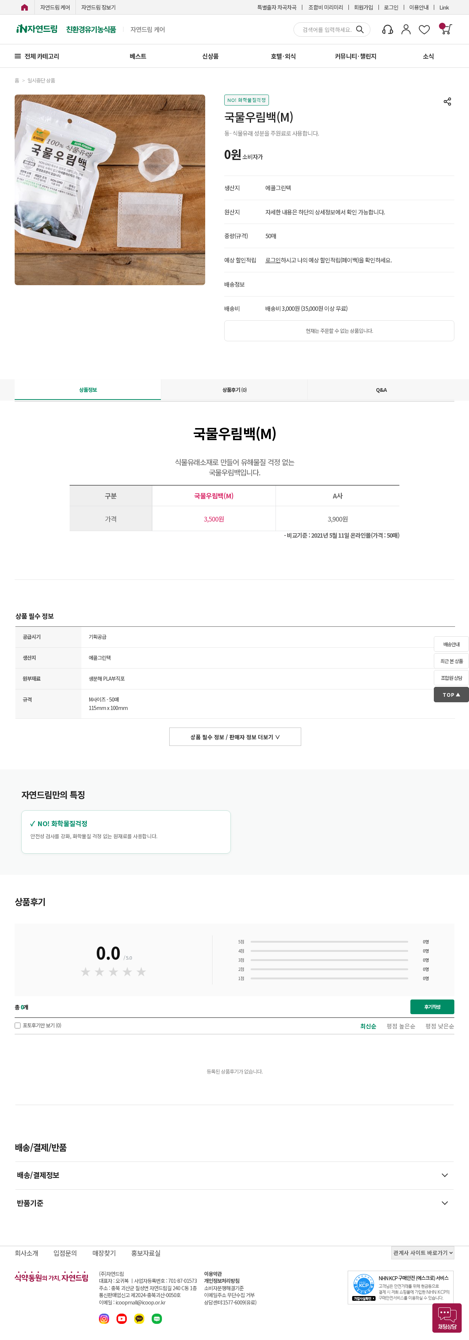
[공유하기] (447, 101)
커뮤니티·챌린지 (355, 55)
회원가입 (363, 7)
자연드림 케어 (55, 7)
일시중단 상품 (41, 80)
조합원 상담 (451, 677)
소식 (428, 55)
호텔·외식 (283, 55)
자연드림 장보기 (98, 7)
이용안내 (418, 7)
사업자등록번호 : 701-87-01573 (165, 1280)
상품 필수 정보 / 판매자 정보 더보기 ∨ (235, 737)
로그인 (391, 7)
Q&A (381, 389)
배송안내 (451, 644)
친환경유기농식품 (91, 29)
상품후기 (234, 389)
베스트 (138, 55)
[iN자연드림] (24, 7)
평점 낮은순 (439, 1025)
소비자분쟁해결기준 (224, 1288)
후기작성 (432, 1006)
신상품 (210, 55)
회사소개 (26, 1253)
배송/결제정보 (38, 1175)
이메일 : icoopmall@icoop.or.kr (132, 1302)
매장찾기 (104, 1253)
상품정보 (88, 389)
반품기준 (30, 1202)
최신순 (368, 1025)
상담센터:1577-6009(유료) (230, 1302)
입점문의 (65, 1253)
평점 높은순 (401, 1025)
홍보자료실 (145, 1253)
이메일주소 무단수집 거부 (229, 1295)
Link (444, 7)
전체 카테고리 (42, 55)
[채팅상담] (447, 1318)
